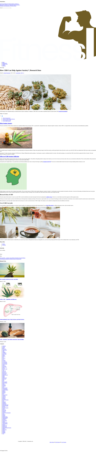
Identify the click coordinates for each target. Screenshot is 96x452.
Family (3, 364)
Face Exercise (4, 362)
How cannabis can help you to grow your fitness (9, 279)
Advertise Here (5, 64)
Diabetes (3, 355)
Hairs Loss (4, 373)
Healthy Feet (4, 377)
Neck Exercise (4, 394)
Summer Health (5, 417)
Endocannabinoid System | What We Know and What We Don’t (12, 319)
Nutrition (3, 395)
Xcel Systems (63, 442)
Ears (3, 358)
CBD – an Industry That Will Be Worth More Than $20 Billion (12, 339)
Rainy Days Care (5, 404)
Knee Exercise (4, 387)
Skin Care (4, 409)
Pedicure (3, 397)
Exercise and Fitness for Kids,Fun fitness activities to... (9, 3)
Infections (4, 384)
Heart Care (4, 378)
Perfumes (4, 398)
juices (3, 386)
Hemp (3, 379)
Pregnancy (4, 401)
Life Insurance (4, 388)
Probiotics (4, 402)
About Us (4, 65)
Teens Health (4, 420)
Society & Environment (6, 412)
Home (3, 62)
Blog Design (52, 442)
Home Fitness (4, 382)
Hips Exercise (4, 381)
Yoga (3, 433)
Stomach (3, 414)
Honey (3, 383)
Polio (3, 400)
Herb (3, 380)
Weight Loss (4, 426)
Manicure (4, 391)
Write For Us (4, 63)
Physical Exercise (5, 399)
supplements (4, 418)
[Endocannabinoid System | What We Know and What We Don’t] (12, 317)
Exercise (3, 359)
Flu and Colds (4, 368)
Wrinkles (3, 432)
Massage (3, 392)
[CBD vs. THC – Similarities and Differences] (12, 297)
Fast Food (4, 365)
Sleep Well (4, 410)
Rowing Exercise (5, 407)
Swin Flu (3, 419)
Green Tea (4, 370)
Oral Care (4, 396)
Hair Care (4, 371)
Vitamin (3, 421)
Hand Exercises (5, 374)
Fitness (3, 367)
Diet (3, 356)
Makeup (3, 390)
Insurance (4, 385)
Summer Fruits (4, 416)
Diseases (3, 357)
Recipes (3, 406)
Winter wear (4, 429)
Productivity (4, 403)
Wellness (3, 428)
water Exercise (4, 423)
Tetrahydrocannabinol (63, 111)
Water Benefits (4, 422)
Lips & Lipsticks (5, 389)
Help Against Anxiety (6, 123)
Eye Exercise (4, 361)
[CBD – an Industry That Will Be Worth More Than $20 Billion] (12, 337)
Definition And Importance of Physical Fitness (8, 5)
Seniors (3, 408)
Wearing (3, 424)
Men (3, 393)
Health (3, 375)
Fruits (3, 369)
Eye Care (4, 360)
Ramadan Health (5, 405)
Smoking (3, 411)
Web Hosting (57, 442)
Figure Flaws (4, 366)
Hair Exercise (4, 372)
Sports (3, 413)
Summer (3, 415)
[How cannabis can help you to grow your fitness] (12, 277)
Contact (3, 64)
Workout (3, 431)
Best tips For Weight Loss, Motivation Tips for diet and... (10, 4)
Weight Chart (4, 425)
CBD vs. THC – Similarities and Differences (8, 299)
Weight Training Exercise (6, 427)
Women (3, 430)
